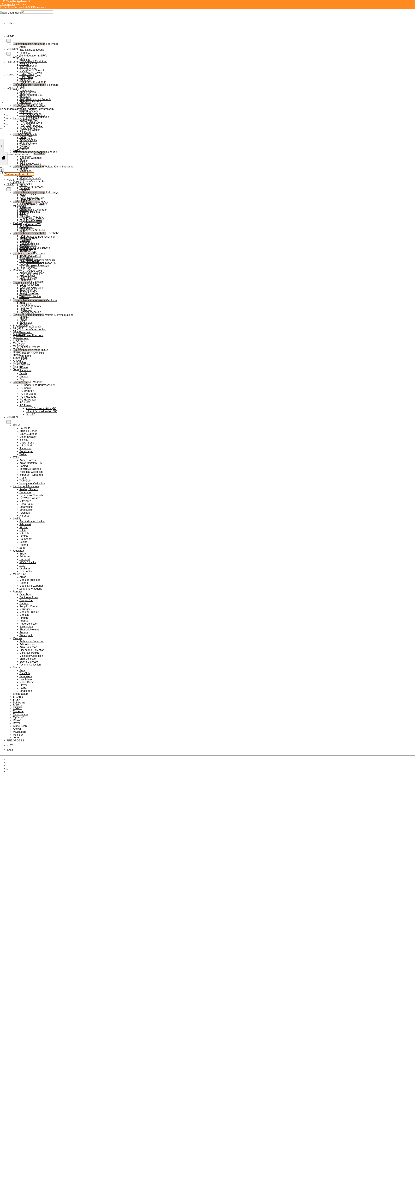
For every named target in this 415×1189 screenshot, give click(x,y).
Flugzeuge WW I (29, 277)
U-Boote (24, 149)
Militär (22, 162)
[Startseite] (26, 12)
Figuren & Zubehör (30, 178)
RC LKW (24, 402)
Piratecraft (25, 568)
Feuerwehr (25, 676)
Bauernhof (25, 124)
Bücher (23, 341)
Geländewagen (28, 68)
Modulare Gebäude (30, 157)
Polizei (23, 688)
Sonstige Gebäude (30, 312)
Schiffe (23, 373)
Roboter (24, 338)
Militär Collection (29, 284)
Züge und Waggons (30, 588)
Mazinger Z (25, 609)
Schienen (24, 244)
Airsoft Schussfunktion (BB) (41, 260)
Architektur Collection (31, 641)
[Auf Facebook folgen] (7, 114)
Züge (22, 179)
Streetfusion (26, 141)
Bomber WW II (34, 122)
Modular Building (29, 612)
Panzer (23, 215)
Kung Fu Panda (28, 606)
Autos (22, 46)
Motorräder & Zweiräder (33, 209)
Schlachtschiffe (28, 288)
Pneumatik (25, 332)
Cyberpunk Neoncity (31, 127)
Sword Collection (29, 661)
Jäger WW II (33, 274)
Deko (22, 320)
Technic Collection (30, 296)
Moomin (24, 615)
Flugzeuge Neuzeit (30, 256)
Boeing (23, 97)
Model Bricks (26, 682)
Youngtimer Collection (32, 115)
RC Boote (25, 388)
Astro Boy (25, 594)
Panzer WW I (33, 76)
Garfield (24, 603)
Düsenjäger (32, 111)
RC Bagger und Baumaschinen (37, 385)
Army (22, 670)
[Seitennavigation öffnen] (3, 158)
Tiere (22, 344)
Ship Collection (28, 658)
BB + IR (30, 414)
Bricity (23, 185)
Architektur (25, 303)
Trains (23, 477)
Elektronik (25, 250)
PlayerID (24, 685)
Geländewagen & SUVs (33, 55)
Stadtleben (25, 691)
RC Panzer (25, 405)
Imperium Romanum (31, 106)
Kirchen (23, 159)
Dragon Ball (26, 600)
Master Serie (26, 74)
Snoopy (23, 632)
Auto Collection (28, 647)
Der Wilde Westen (29, 130)
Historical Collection (31, 103)
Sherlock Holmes (29, 629)
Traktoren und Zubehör (32, 230)
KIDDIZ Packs (27, 194)
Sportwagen (26, 83)
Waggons (24, 241)
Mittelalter (25, 132)
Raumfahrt (25, 222)
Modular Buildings (29, 211)
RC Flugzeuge (27, 396)
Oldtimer (24, 212)
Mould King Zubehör (31, 585)
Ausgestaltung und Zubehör (35, 247)
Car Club (24, 673)
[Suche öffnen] (2, 145)
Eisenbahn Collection (31, 650)
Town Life (24, 144)
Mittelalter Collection (31, 655)
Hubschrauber (34, 262)
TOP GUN (25, 112)
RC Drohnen (26, 390)
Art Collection (27, 644)
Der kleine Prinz (28, 597)
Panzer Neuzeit (35, 70)
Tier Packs (25, 571)
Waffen (23, 86)
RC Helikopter (27, 399)
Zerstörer (24, 294)
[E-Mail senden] (7, 123)
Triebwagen (26, 239)
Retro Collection (28, 623)
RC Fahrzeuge (27, 393)
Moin (22, 565)
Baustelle (24, 59)
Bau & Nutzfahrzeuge (31, 49)
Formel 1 (24, 52)
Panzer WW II (34, 221)
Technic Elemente (29, 347)
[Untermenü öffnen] (8, 41)
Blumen (23, 317)
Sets (22, 87)
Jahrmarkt (25, 355)
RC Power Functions (31, 187)
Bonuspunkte (8, 4)
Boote (22, 285)
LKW (22, 206)
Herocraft (24, 559)
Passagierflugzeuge (37, 265)
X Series (24, 147)
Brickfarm (24, 188)
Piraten (23, 167)
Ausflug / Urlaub (28, 121)
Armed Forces (27, 92)
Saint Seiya (26, 626)
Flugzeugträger (28, 291)
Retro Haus (26, 135)
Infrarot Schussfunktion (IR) (41, 411)
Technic (23, 176)
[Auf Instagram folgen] (7, 117)
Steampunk (26, 138)
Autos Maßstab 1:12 (30, 94)
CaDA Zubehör (28, 65)
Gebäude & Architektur (32, 352)
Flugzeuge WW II (29, 268)
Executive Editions (30, 100)
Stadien (23, 309)
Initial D (23, 71)
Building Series (28, 62)
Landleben (25, 679)
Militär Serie (26, 77)
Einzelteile (25, 323)
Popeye (23, 620)
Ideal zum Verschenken (32, 181)
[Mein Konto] (1, 127)
